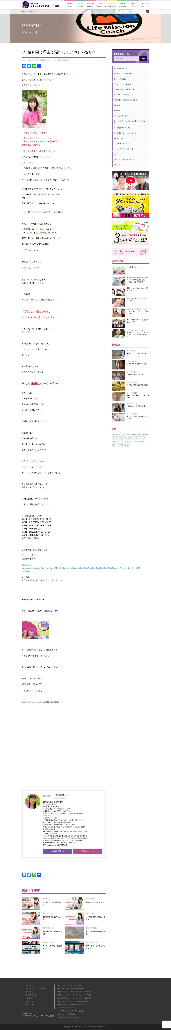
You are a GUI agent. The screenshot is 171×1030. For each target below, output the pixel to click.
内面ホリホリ (116, 441)
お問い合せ (29, 1001)
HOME (24, 11)
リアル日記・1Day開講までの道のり (126, 100)
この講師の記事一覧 (57, 851)
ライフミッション (123, 445)
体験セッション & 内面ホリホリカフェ (71, 1017)
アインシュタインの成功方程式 (133, 441)
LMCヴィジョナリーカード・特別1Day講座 (73, 1001)
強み (129, 438)
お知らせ (48, 60)
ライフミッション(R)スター (123, 84)
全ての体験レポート (120, 68)
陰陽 (113, 445)
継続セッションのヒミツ (95, 902)
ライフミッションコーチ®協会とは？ (38, 988)
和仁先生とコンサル (134, 267)
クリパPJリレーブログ (121, 144)
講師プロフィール (88, 851)
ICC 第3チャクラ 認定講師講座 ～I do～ (137, 321)
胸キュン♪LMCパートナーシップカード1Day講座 (75, 995)
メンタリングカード (119, 438)
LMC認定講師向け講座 (121, 116)
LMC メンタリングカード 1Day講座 (70, 985)
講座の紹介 (29, 992)
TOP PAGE (29, 985)
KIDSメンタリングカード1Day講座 (70, 1004)
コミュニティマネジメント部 (123, 149)
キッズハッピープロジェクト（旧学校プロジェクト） (130, 121)
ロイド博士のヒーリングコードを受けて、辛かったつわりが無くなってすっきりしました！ (137, 333)
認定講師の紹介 (31, 995)
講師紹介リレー (119, 138)
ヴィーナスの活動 (120, 79)
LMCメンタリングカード (120, 434)
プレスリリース (119, 154)
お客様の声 (29, 998)
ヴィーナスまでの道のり (122, 95)
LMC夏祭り (135, 434)
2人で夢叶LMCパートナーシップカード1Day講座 (75, 998)
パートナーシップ (139, 438)
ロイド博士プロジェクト (122, 128)
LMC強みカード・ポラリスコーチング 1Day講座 (74, 992)
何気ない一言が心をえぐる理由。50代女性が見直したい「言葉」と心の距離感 (137, 280)
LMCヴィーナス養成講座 (66, 1014)
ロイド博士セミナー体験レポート (125, 133)
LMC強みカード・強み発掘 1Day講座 (71, 988)
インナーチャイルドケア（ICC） (125, 89)
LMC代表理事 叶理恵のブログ (124, 159)
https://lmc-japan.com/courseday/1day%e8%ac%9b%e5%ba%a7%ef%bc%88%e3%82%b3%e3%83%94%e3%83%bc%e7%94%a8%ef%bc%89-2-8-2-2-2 (81, 568)
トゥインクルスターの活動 (123, 74)
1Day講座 (144, 434)
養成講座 (41, 60)
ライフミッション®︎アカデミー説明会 (70, 1011)
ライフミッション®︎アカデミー (68, 1008)
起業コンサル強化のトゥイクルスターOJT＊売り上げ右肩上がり (137, 311)
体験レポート (32, 11)
